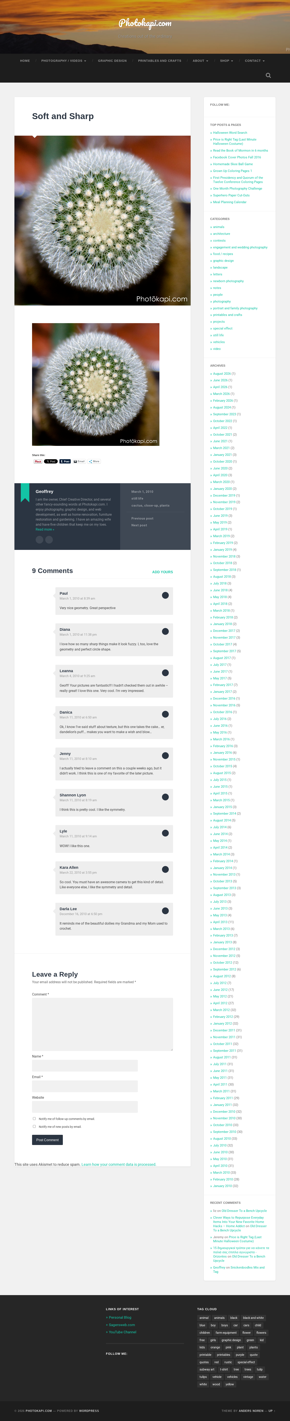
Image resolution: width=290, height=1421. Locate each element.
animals (218, 227)
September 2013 (224, 888)
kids (202, 1347)
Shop (224, 60)
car (236, 1325)
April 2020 (220, 475)
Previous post (142, 518)
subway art (207, 1369)
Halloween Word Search (230, 133)
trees (248, 1369)
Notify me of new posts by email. (60, 1126)
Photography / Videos (61, 60)
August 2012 (222, 976)
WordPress (89, 1411)
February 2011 (223, 1098)
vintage (248, 1377)
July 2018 (220, 583)
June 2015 (220, 787)
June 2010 (220, 1152)
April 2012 (220, 1003)
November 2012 (224, 956)
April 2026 (220, 387)
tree (236, 1369)
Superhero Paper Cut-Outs (231, 195)
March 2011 (221, 1091)
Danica (66, 712)
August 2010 (222, 1139)
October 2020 (222, 461)
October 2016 (222, 712)
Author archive (39, 540)
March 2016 (221, 739)
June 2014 (220, 834)
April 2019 (220, 529)
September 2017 (224, 651)
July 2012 (220, 983)
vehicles (219, 342)
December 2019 (224, 495)
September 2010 (224, 1132)
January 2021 (222, 455)
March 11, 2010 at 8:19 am (78, 800)
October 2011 (222, 1044)
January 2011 (222, 1105)
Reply (165, 595)
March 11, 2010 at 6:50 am (78, 717)
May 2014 (220, 841)
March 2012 (221, 1010)
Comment (40, 994)
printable (205, 1354)
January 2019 (222, 550)
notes (217, 288)
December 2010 (224, 1112)
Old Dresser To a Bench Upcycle (244, 1211)
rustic (228, 1362)
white (203, 1384)
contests (219, 240)
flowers (261, 1332)
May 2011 (220, 1078)
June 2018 (220, 590)
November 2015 (224, 759)
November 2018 (224, 556)
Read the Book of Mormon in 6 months (240, 150)
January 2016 (222, 753)
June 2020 (220, 468)
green (250, 1340)
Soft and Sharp (63, 116)
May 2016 (220, 732)
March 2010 (221, 1173)
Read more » (45, 529)
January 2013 (222, 942)
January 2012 (222, 1023)
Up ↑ (272, 1411)
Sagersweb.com (122, 1325)
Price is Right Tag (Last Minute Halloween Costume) (234, 142)
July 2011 (220, 1064)
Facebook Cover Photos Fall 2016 (237, 157)
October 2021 (222, 435)
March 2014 (221, 854)
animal (204, 1318)
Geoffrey (219, 1267)
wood (216, 1384)
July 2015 (220, 780)
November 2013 (224, 874)
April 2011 (220, 1084)
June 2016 (220, 726)
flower (246, 1332)
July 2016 (220, 719)
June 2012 (220, 990)
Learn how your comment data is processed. (119, 1164)
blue (202, 1325)
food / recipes (223, 254)
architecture (221, 234)
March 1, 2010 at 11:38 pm (78, 635)
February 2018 (223, 617)
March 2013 (221, 929)
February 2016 (223, 746)
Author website (49, 540)
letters (217, 274)
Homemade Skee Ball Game (233, 164)
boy (213, 1325)
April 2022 (220, 428)
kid (262, 1340)
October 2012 (222, 963)
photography (222, 301)
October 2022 (222, 421)
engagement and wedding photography (240, 247)
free (202, 1340)
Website (38, 1097)
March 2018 (221, 611)
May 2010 (220, 1159)
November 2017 (224, 637)
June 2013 (220, 908)
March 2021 (221, 448)
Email (37, 1077)
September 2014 (224, 813)
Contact (253, 60)
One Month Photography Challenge (237, 188)
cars (246, 1325)
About (198, 60)
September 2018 (224, 570)
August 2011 (222, 1057)
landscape (220, 267)
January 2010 (222, 1186)
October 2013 (222, 881)
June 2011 (220, 1071)
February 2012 (223, 1017)
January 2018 (222, 624)
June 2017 (220, 671)
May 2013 (220, 915)
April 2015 (220, 793)
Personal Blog (120, 1317)
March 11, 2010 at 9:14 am (78, 836)
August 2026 (222, 374)
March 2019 (221, 536)
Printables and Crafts (159, 60)
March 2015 (221, 800)
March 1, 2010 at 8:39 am (77, 598)
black (233, 1318)
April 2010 (220, 1166)
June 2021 (220, 441)
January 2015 (222, 807)
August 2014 (222, 820)
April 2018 (220, 604)
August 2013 (222, 895)
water (262, 1377)
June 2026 (220, 380)
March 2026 (221, 394)
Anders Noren (251, 1411)
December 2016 (224, 698)
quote (254, 1354)
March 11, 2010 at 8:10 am (78, 759)
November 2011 (224, 1037)
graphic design (223, 261)
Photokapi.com (145, 22)
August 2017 (222, 658)
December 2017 (224, 631)
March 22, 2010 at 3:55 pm (78, 873)
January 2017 (222, 692)
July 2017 (220, 665)
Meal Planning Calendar (229, 202)
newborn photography (228, 281)
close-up (151, 505)
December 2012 (224, 949)
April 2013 (220, 922)
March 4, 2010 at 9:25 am (77, 676)
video (217, 349)
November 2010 (224, 1118)
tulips (203, 1377)
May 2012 (220, 996)
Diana (65, 629)
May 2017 (220, 678)
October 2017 (222, 644)
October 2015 (222, 766)
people (218, 295)
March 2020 (221, 482)
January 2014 (222, 868)
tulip (260, 1369)
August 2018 (222, 577)
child (258, 1325)
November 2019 (224, 502)
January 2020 (222, 489)
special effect (222, 328)
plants (165, 505)
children (205, 1332)
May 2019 (220, 522)
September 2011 (224, 1051)
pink (228, 1347)
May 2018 (220, 597)
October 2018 (222, 563)
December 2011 (224, 1030)
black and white (253, 1318)
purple (240, 1354)
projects (219, 322)
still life (137, 498)
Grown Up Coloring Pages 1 (232, 171)
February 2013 (223, 935)
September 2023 (224, 414)
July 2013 (220, 902)
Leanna (66, 671)
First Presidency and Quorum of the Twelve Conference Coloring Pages (238, 180)
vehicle (217, 1377)
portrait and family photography (235, 308)
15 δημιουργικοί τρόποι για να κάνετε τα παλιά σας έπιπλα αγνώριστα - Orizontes (241, 1252)
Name (37, 1056)
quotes (204, 1362)
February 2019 (223, 543)
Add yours (162, 572)
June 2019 (220, 516)
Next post (139, 525)
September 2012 (224, 969)
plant (240, 1347)
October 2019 (222, 509)
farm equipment (226, 1332)
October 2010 (222, 1125)
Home (25, 60)
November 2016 (224, 705)
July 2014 (220, 827)
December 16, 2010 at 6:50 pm (81, 914)
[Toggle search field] (268, 75)
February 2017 (223, 685)
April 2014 (220, 847)
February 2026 (223, 401)
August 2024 (222, 407)
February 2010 (223, 1179)
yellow (230, 1384)
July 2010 (220, 1145)
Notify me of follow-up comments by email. (67, 1119)
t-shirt (224, 1369)
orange (215, 1347)
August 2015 (222, 773)
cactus (136, 505)
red (216, 1362)
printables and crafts (227, 315)
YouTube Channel (122, 1332)
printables (223, 1354)
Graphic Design (112, 60)
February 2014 (223, 861)
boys (224, 1325)
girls (213, 1340)
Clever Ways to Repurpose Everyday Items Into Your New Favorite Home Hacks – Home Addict (238, 1222)
